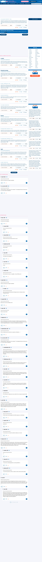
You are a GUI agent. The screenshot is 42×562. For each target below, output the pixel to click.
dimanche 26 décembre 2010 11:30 (7, 470)
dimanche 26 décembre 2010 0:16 (5, 402)
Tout (1, 3)
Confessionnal (21, 3)
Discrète (2, 115)
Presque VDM (27, 3)
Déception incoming (4, 70)
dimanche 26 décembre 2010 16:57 (7, 422)
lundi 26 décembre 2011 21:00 (6, 431)
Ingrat (2, 149)
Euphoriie (5, 420)
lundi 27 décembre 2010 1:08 (6, 263)
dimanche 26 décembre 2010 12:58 (7, 290)
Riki (4, 288)
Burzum (2, 217)
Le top (17, 3)
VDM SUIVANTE (25, 34)
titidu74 (5, 429)
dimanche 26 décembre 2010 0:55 (7, 361)
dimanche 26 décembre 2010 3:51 (7, 228)
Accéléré (2, 58)
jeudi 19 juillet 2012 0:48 (6, 392)
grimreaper (5, 468)
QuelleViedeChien (4, 328)
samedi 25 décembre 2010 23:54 (5, 330)
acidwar (5, 459)
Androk (2, 308)
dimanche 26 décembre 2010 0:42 (7, 452)
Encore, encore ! (14, 172)
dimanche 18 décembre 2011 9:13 (7, 272)
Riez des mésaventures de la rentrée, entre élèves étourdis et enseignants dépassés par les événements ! (13, 31)
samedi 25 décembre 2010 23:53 (5, 319)
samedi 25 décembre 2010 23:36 (5, 219)
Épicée (8, 3)
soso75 (2, 400)
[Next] (17, 502)
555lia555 (2, 317)
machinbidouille (6, 347)
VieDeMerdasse (6, 359)
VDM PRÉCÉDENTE (3, 34)
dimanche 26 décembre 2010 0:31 (5, 479)
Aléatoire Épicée (12, 3)
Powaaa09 (3, 299)
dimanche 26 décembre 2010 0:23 (7, 349)
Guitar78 (2, 280)
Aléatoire (4, 3)
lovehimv (5, 450)
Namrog (5, 411)
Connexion (40, 1)
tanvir (5, 261)
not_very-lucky (3, 186)
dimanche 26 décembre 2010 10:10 (7, 491)
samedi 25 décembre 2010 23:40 (5, 301)
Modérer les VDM (33, 1)
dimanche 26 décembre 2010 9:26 (7, 413)
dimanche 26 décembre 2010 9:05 (7, 461)
